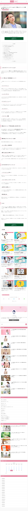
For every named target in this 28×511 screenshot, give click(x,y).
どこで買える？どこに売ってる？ (7, 406)
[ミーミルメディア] (14, 1)
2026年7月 (3, 480)
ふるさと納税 (4, 399)
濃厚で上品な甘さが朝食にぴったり (9, 55)
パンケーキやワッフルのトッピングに (9, 58)
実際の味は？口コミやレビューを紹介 (9, 53)
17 (6, 469)
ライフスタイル (4, 415)
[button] (3, 299)
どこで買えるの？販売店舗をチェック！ (9, 46)
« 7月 (5, 473)
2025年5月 (3, 487)
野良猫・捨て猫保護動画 (5, 418)
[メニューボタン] (1, 1)
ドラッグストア (7, 50)
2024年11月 (3, 497)
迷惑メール (4, 420)
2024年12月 (3, 495)
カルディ (4, 403)
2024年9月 (3, 500)
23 (21, 469)
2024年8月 (3, 502)
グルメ (3, 411)
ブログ (3, 408)
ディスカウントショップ (8, 49)
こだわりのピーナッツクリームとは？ (9, 45)
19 (11, 469)
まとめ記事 (4, 413)
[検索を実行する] (26, 324)
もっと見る (14, 61)
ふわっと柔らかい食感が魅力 (8, 54)
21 (16, 469)
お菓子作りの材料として (8, 59)
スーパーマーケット (7, 47)
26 (11, 470)
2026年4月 (3, 485)
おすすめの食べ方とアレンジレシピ (8, 56)
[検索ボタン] (26, 1)
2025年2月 (3, 492)
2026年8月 (3, 478)
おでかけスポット (5, 401)
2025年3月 (3, 490)
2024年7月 (3, 504)
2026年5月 (3, 483)
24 (6, 470)
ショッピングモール (7, 48)
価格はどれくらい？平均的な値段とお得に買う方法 (10, 52)
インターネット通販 (7, 51)
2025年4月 (3, 488)
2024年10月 (3, 499)
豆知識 (3, 410)
